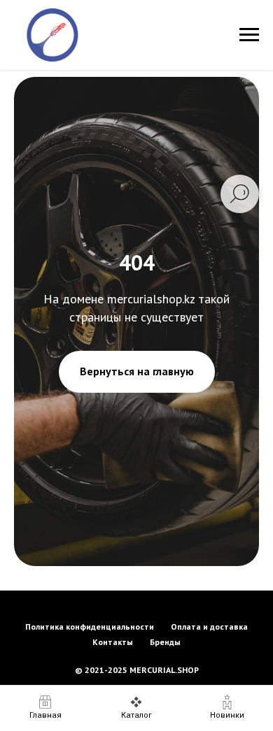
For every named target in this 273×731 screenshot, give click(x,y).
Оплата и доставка (209, 626)
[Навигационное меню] (249, 35)
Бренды (165, 642)
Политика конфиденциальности (89, 626)
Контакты (112, 642)
